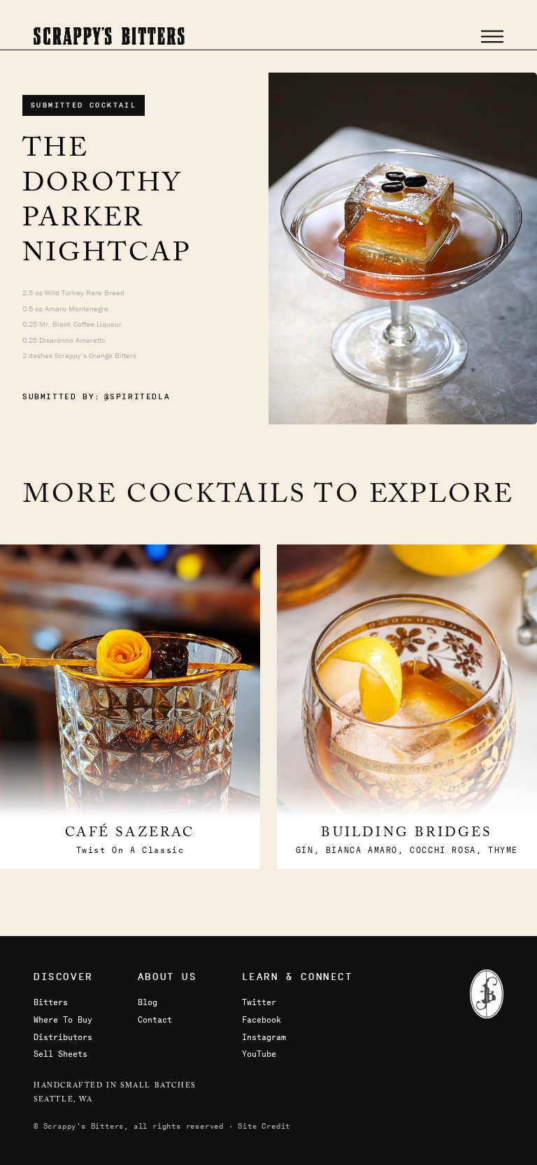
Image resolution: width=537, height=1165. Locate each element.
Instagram (264, 1036)
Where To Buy (63, 1019)
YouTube (259, 1053)
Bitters (51, 1002)
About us (167, 977)
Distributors (63, 1036)
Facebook (261, 1019)
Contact (155, 1019)
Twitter (259, 1002)
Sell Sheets (60, 1053)
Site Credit (264, 1125)
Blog (147, 1002)
